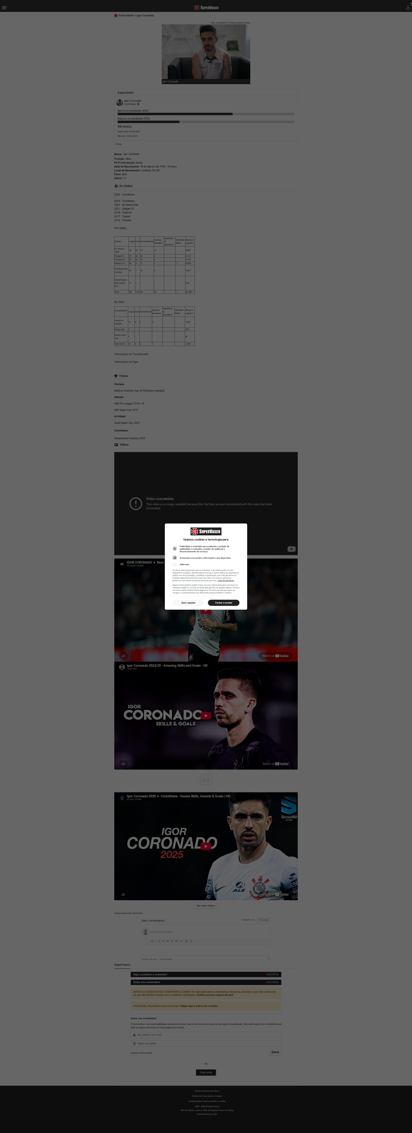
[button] (206, 565)
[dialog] (206, 566)
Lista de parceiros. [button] (226, 580)
